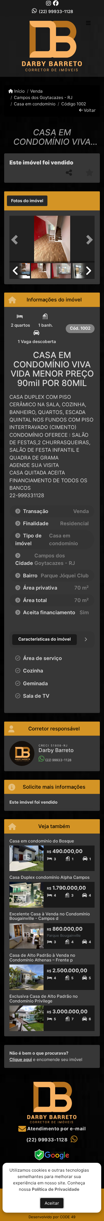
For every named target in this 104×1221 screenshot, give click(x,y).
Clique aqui (20, 1059)
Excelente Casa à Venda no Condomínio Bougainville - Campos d (49, 916)
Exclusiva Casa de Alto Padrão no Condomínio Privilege (43, 999)
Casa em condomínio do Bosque (41, 841)
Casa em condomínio (34, 103)
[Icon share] (48, 3)
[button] (15, 239)
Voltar (89, 110)
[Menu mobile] (52, 46)
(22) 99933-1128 (56, 11)
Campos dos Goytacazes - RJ (43, 97)
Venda (36, 91)
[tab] (27, 201)
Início (19, 91)
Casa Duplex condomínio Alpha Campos (49, 877)
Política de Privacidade (56, 1189)
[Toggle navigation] (88, 23)
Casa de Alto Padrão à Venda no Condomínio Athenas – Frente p (42, 958)
